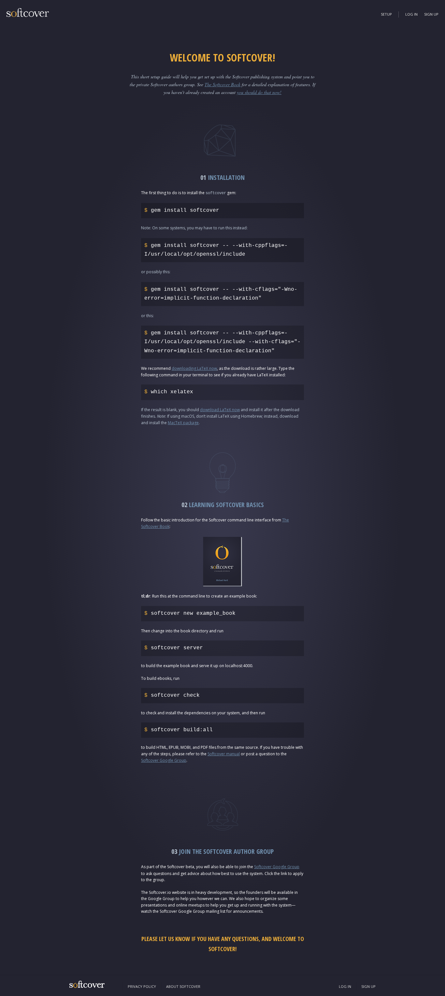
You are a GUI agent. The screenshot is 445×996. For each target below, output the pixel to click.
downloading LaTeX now (194, 368)
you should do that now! (259, 92)
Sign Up (431, 14)
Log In (411, 14)
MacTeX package (183, 422)
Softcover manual (224, 754)
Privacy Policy (142, 986)
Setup (386, 14)
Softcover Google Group (163, 760)
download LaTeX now (220, 409)
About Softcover (183, 986)
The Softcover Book (222, 84)
